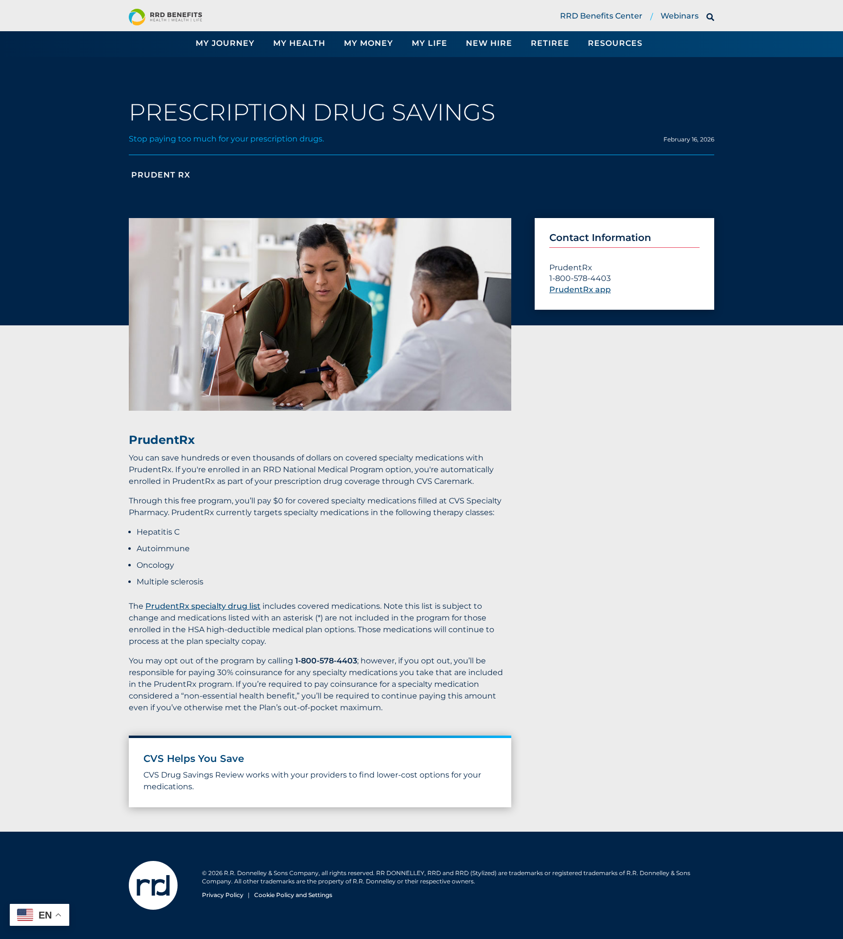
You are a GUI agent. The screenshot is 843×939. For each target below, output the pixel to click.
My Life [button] (429, 43)
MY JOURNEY (225, 43)
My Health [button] (299, 43)
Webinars (680, 16)
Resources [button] (615, 43)
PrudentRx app (580, 289)
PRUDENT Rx (159, 175)
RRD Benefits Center (601, 16)
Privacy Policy (222, 895)
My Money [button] (368, 43)
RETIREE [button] (550, 43)
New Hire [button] (489, 43)
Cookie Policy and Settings (293, 895)
